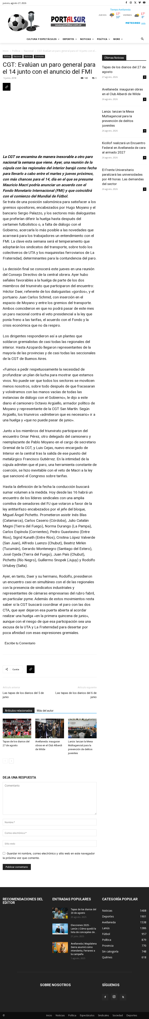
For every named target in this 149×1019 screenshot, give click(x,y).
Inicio (6, 51)
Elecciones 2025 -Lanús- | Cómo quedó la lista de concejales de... (83, 929)
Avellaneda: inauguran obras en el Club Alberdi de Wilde (48, 745)
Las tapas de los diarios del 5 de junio (23, 695)
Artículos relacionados (18, 710)
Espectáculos (87, 1015)
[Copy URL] (6, 87)
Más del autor (45, 710)
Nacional (29, 51)
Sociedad (118, 1015)
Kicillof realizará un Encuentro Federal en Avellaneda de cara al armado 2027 (124, 147)
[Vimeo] (139, 3)
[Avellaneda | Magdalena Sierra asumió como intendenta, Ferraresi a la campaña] (60, 947)
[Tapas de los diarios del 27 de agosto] (17, 728)
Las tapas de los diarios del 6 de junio (76, 695)
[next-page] (11, 761)
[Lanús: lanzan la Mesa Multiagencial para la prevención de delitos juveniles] (82, 728)
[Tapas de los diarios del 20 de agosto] (60, 913)
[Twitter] (135, 3)
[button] (142, 39)
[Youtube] (144, 3)
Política (16, 51)
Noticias (28, 56)
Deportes (131, 1015)
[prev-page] (5, 761)
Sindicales (39, 56)
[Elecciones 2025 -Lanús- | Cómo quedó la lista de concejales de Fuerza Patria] (60, 928)
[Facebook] (126, 3)
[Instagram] (131, 3)
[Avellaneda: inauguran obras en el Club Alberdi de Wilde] (49, 728)
